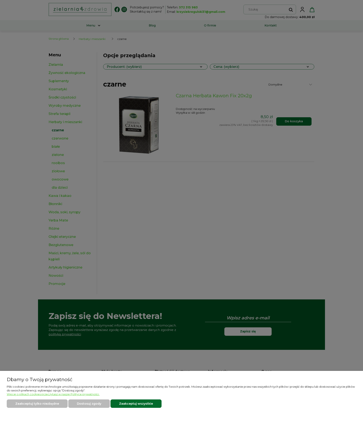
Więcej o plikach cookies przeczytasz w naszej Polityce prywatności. (53, 394)
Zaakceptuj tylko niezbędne (37, 404)
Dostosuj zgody (89, 404)
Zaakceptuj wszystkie (136, 404)
